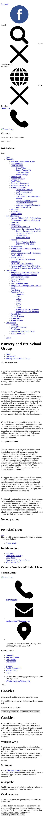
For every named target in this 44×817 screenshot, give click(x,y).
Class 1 (18, 296)
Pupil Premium (16, 246)
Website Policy (11, 670)
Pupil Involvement (18, 179)
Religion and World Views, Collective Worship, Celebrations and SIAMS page (26, 267)
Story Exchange (22, 174)
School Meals (16, 318)
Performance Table (23, 238)
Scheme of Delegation (24, 203)
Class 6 (18, 307)
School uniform (17, 320)
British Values (21, 168)
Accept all (14, 712)
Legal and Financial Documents (28, 205)
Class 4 (18, 303)
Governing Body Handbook (26, 201)
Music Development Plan (20, 227)
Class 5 (18, 305)
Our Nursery (11, 323)
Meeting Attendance (23, 207)
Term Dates (15, 262)
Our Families (11, 270)
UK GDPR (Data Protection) (22, 264)
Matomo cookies (13, 770)
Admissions (15, 225)
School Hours (16, 251)
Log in (8, 338)
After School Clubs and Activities (24, 275)
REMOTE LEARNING (25, 244)
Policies (14, 240)
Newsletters (15, 290)
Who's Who (15, 211)
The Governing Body (24, 192)
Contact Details (17, 164)
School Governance (18, 187)
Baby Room (15, 329)
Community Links (18, 279)
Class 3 (18, 301)
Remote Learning (17, 316)
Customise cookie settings (30, 712)
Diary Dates (15, 281)
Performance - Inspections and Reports (26, 229)
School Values (16, 214)
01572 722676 (11, 600)
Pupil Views (15, 181)
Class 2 (18, 299)
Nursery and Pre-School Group (23, 331)
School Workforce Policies (26, 242)
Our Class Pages (17, 292)
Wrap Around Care (18, 333)
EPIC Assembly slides (19, 283)
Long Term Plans (22, 172)
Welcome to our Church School (23, 161)
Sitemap (9, 666)
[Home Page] (7, 129)
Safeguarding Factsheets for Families (25, 272)
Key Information (12, 216)
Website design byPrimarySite (18, 681)
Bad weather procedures (20, 277)
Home (8, 157)
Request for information (20, 183)
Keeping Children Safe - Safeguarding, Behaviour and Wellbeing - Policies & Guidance (26, 220)
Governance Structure (24, 190)
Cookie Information (13, 668)
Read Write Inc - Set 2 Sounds (27, 312)
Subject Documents (23, 170)
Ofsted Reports (21, 235)
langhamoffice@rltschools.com (18, 621)
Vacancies (14, 209)
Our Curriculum (17, 166)
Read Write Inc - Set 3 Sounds (27, 309)
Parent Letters (16, 314)
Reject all (5, 712)
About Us (9, 159)
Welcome (14, 325)
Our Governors (21, 194)
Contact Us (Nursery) (19, 327)
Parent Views (16, 177)
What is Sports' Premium (25, 259)
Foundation (20, 294)
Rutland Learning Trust (20, 185)
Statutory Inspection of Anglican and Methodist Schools (28, 232)
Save (22, 815)
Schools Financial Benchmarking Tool (25, 248)
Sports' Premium (17, 257)
